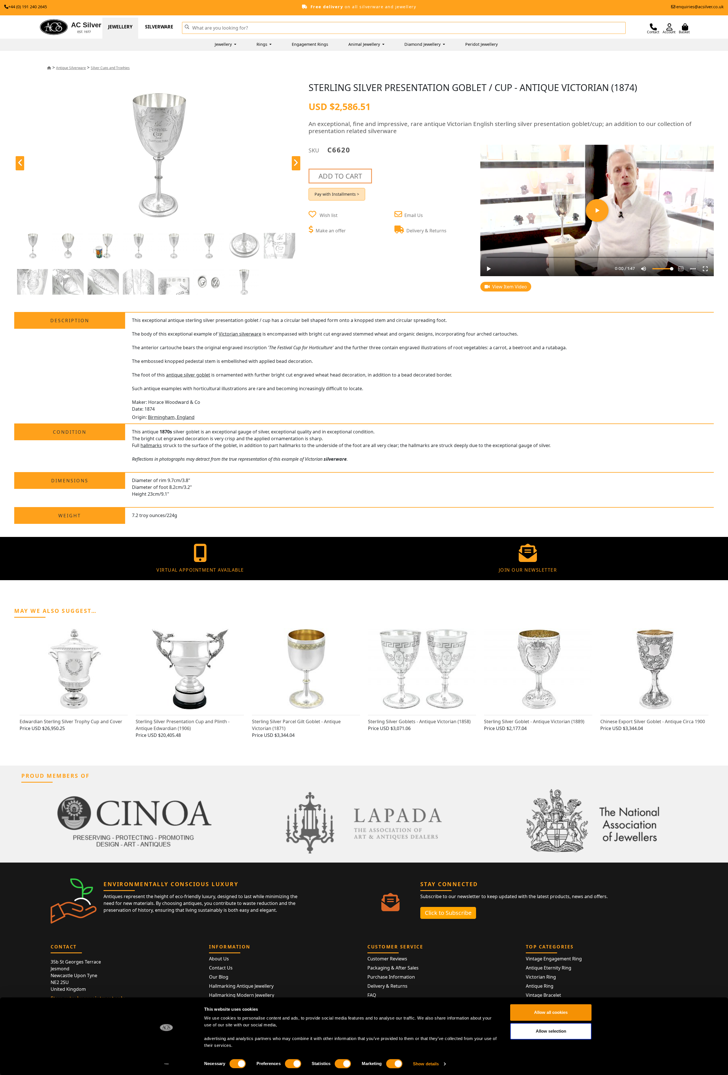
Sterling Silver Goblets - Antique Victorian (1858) (419, 721)
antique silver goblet (188, 375)
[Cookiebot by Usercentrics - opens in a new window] (166, 1064)
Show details (426, 1063)
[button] (187, 26)
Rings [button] (262, 44)
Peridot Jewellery (481, 44)
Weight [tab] (69, 515)
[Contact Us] (653, 27)
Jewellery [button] (224, 44)
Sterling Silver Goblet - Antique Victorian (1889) (534, 721)
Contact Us (221, 968)
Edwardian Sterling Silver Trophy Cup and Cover (71, 721)
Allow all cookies (551, 1012)
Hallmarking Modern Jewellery (241, 995)
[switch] (293, 1063)
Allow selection (551, 1031)
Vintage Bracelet (543, 995)
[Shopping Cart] (685, 27)
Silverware (159, 27)
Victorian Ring (541, 977)
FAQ (371, 995)
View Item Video (509, 287)
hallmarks (151, 445)
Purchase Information (391, 977)
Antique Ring (539, 986)
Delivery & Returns (387, 986)
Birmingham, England (171, 417)
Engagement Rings (310, 44)
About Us (219, 959)
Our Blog (218, 977)
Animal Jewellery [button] (364, 44)
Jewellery (120, 27)
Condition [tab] (69, 432)
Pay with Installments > (337, 194)
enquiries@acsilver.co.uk (700, 6)
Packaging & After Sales (393, 968)
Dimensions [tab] (69, 480)
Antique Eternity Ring (548, 968)
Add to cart (340, 176)
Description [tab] (69, 320)
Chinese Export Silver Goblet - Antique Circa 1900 (652, 721)
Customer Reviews (387, 959)
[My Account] (669, 27)
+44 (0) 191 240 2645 (27, 6)
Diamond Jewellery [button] (423, 44)
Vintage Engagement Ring (554, 959)
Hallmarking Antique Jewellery (241, 986)
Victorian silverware (240, 334)
